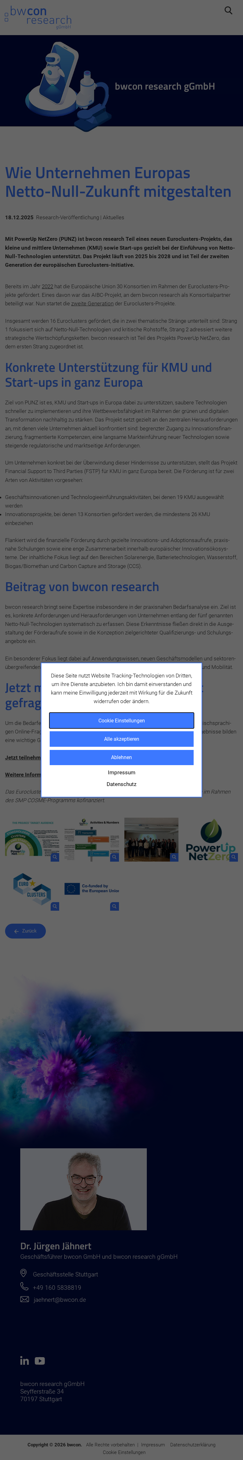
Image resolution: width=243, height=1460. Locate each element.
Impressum (121, 772)
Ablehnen (121, 757)
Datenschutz (121, 784)
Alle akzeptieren (121, 739)
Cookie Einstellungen (121, 721)
